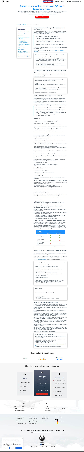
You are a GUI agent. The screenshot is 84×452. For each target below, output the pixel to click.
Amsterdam (47, 408)
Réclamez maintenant (41, 394)
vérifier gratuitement (42, 259)
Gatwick (55, 408)
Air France (16, 406)
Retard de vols (19, 418)
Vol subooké (19, 421)
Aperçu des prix (32, 420)
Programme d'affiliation (33, 421)
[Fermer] (22, 438)
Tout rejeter (13, 447)
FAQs (43, 421)
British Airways (24, 406)
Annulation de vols (20, 420)
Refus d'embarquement (24, 42)
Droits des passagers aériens (22, 424)
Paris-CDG (46, 406)
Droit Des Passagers (75, 1)
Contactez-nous (44, 420)
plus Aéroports (48, 410)
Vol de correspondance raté (21, 423)
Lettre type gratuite (32, 423)
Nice (62, 406)
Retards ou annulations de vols (23, 31)
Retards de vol (22, 40)
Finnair (23, 408)
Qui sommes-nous (45, 418)
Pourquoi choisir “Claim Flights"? (24, 56)
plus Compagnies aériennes (19, 410)
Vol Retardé (57, 1)
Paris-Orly (55, 406)
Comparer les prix (68, 1)
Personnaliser (6, 447)
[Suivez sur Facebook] (41, 444)
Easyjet (15, 408)
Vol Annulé (61, 1)
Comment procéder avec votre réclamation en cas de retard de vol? (24, 53)
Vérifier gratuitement (42, 17)
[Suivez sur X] (43, 444)
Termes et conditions (44, 446)
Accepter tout (19, 447)
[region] (12, 443)
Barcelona (63, 408)
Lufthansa (33, 406)
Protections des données (34, 446)
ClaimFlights (19, 24)
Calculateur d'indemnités (33, 418)
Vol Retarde (24, 24)
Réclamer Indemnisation (48, 1)
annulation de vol (23, 41)
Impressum (53, 446)
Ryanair (32, 408)
